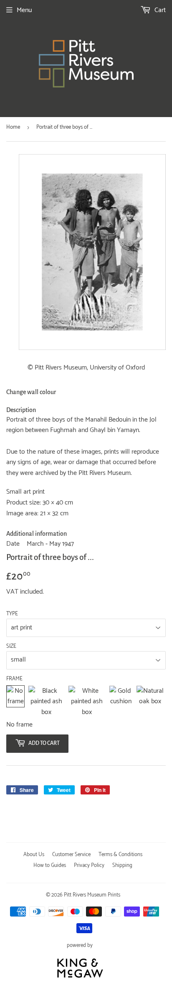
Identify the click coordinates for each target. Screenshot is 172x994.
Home (13, 127)
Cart (159, 10)
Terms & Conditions (120, 854)
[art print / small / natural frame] (150, 701)
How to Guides (49, 865)
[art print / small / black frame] (46, 701)
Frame (14, 679)
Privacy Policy (89, 865)
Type (12, 614)
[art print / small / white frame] (87, 701)
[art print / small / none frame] (15, 701)
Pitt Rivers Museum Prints (92, 895)
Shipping (122, 865)
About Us (33, 854)
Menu (24, 10)
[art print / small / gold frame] (121, 701)
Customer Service (71, 854)
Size (11, 646)
